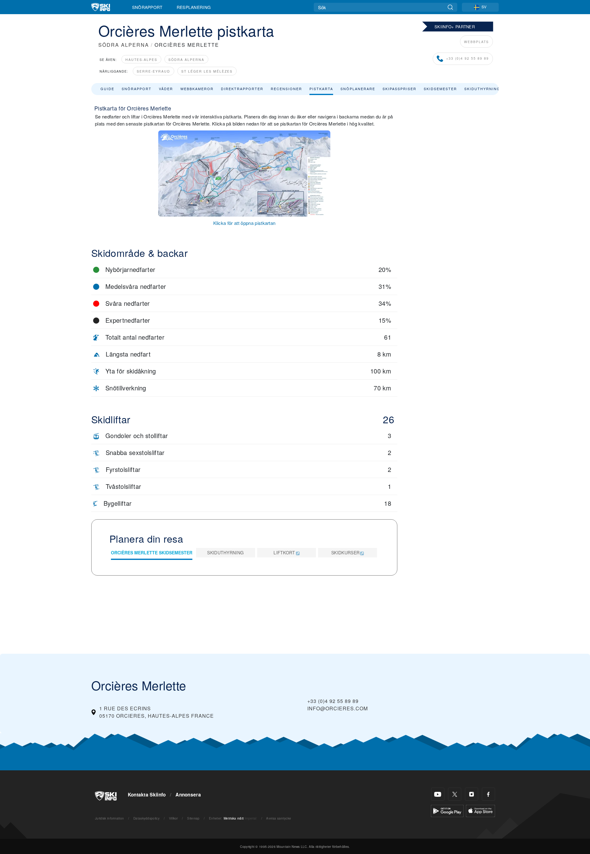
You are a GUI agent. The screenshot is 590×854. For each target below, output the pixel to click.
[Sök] (450, 7)
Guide (107, 88)
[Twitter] (454, 794)
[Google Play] (447, 810)
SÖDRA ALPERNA (123, 44)
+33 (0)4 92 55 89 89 (467, 58)
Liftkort (284, 552)
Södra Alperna (186, 59)
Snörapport (147, 7)
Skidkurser (345, 552)
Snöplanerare (357, 88)
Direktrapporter (242, 88)
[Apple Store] (480, 810)
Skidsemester (440, 88)
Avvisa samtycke (278, 818)
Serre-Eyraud (153, 71)
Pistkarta (321, 88)
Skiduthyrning (482, 88)
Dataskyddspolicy (146, 818)
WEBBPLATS (476, 41)
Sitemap (193, 818)
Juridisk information (109, 818)
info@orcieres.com (337, 708)
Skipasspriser (399, 88)
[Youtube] (437, 794)
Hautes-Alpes (141, 59)
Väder (166, 88)
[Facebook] (488, 794)
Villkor (173, 818)
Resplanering (194, 7)
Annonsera (188, 794)
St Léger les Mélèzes (207, 71)
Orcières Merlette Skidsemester (151, 552)
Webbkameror (197, 88)
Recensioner (286, 88)
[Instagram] (471, 794)
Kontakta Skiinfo (147, 794)
